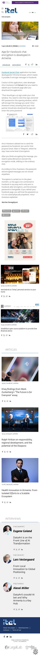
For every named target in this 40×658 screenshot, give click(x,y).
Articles (15, 46)
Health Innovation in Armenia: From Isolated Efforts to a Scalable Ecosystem (19, 493)
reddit (26, 211)
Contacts (6, 630)
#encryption (16, 65)
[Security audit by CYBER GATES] (31, 647)
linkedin (6, 215)
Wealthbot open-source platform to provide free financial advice (19, 330)
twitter (17, 211)
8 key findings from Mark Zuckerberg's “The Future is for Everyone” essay (17, 392)
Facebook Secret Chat (10, 72)
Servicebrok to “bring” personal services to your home (18, 291)
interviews (13, 519)
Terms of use (16, 630)
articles (11, 349)
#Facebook (6, 65)
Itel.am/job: (6, 17)
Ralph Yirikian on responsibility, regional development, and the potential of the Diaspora (17, 443)
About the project (9, 628)
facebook (7, 211)
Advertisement (23, 628)
